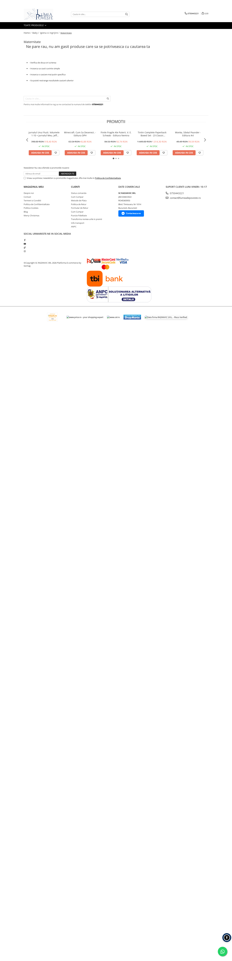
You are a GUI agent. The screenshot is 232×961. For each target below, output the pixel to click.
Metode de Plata (78, 200)
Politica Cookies (31, 207)
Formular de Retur (79, 207)
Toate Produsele (34, 25)
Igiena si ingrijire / (50, 32)
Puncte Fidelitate (79, 215)
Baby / (36, 32)
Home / (28, 32)
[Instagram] (25, 251)
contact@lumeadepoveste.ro (185, 197)
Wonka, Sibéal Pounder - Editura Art (188, 134)
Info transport (77, 223)
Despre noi (29, 193)
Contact (27, 196)
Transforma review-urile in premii (86, 219)
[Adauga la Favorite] (55, 152)
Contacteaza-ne (133, 213)
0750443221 (176, 193)
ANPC (73, 226)
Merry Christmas (31, 215)
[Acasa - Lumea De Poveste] (39, 14)
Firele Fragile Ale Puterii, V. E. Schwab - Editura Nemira (116, 134)
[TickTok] (25, 247)
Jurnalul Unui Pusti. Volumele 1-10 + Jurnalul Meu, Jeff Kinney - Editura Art (44, 134)
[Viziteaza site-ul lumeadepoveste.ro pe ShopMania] (132, 317)
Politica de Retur (78, 204)
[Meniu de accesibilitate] (226, 937)
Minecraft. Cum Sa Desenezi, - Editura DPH (80, 134)
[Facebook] (25, 240)
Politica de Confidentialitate (108, 178)
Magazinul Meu (34, 186)
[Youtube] (25, 243)
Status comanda (78, 193)
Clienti (75, 186)
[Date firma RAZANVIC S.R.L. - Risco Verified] (166, 317)
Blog (26, 211)
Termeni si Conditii (32, 200)
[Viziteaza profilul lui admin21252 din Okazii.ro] (52, 317)
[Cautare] (126, 14)
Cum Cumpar (77, 196)
